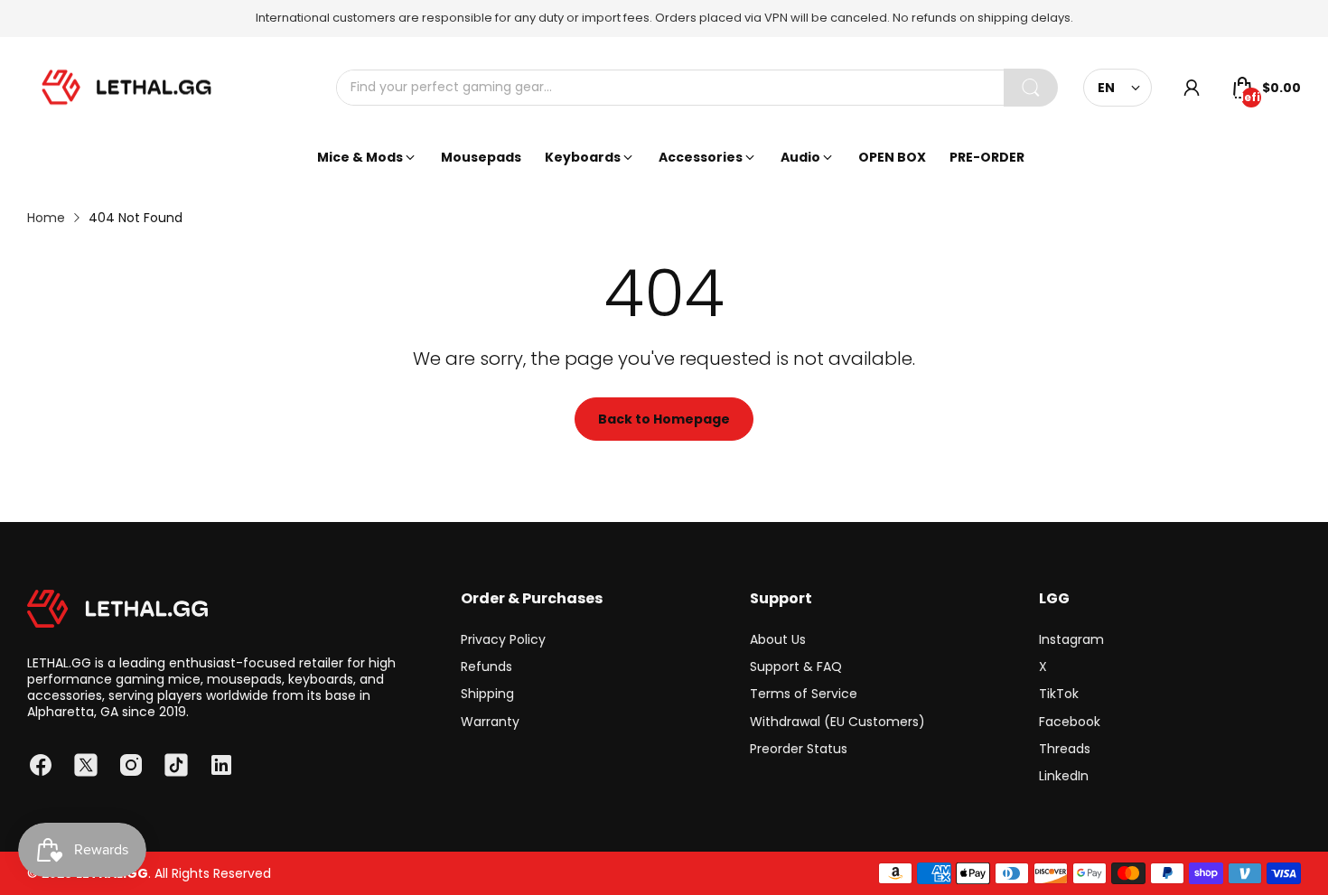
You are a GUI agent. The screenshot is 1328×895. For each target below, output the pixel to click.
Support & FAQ (796, 666)
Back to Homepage (664, 419)
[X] (85, 764)
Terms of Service (803, 694)
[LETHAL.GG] (126, 87)
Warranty (490, 722)
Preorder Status (798, 749)
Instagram (1071, 639)
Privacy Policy (503, 639)
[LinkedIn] (221, 764)
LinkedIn (1064, 776)
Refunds (486, 666)
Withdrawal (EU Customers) (837, 722)
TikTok (1059, 694)
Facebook (1069, 722)
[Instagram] (131, 764)
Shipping (487, 694)
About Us (778, 639)
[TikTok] (176, 764)
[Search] (1031, 88)
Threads (1064, 749)
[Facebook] (40, 764)
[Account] (1191, 87)
